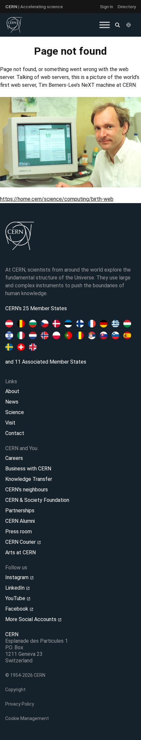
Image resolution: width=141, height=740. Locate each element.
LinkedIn (15, 588)
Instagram (17, 577)
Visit (10, 423)
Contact (14, 433)
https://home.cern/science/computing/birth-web (56, 199)
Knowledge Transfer (28, 479)
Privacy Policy (19, 704)
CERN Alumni (20, 521)
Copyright (15, 689)
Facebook (17, 609)
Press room (18, 531)
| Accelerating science (34, 6)
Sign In (106, 6)
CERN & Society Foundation (37, 500)
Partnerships (19, 510)
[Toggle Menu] (104, 25)
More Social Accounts (31, 619)
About (12, 391)
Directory (127, 6)
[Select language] (129, 25)
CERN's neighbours (26, 489)
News (11, 402)
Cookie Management (27, 718)
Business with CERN (28, 468)
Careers (14, 458)
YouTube (16, 598)
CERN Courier (21, 542)
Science (14, 412)
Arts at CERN (20, 552)
